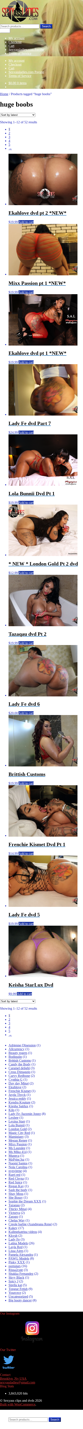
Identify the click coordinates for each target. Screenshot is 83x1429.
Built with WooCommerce (17, 1404)
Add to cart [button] (26, 222)
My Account (17, 1411)
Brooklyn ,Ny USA (13, 1378)
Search (46, 26)
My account (16, 38)
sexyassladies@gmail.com (17, 1382)
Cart (11, 46)
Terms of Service (20, 53)
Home (4, 94)
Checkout (15, 42)
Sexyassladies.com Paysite (26, 49)
